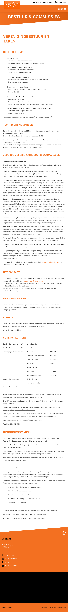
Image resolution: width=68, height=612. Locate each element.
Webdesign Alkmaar (60, 607)
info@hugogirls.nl (44, 2)
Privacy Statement (7, 607)
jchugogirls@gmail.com (43, 155)
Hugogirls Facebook (11, 566)
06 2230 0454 (61, 2)
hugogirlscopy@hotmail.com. (33, 281)
